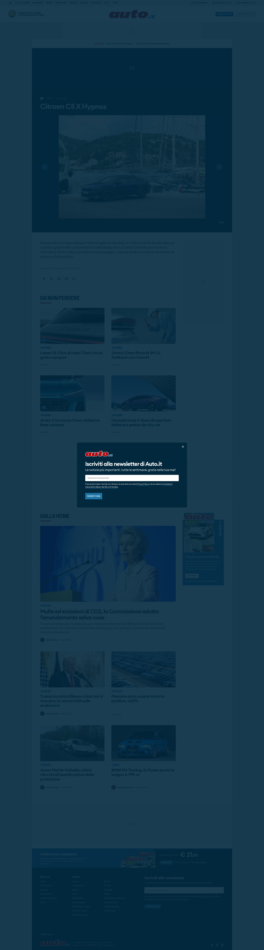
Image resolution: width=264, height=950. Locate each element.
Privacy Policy (142, 484)
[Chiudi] (183, 447)
